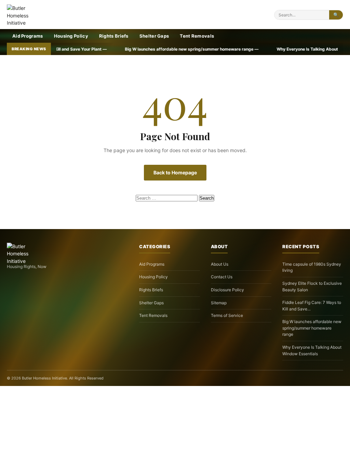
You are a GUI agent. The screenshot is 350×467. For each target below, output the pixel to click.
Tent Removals (197, 36)
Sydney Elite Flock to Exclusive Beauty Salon (312, 286)
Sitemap (219, 302)
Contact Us (221, 276)
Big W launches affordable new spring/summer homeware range (311, 328)
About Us (219, 264)
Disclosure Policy (227, 289)
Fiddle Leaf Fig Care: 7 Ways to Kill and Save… (311, 305)
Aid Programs (27, 36)
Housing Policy (71, 36)
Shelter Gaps (154, 36)
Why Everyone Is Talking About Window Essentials (311, 350)
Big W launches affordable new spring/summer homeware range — (166, 49)
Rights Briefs (114, 36)
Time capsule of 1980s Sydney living (311, 267)
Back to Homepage (175, 172)
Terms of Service (227, 315)
